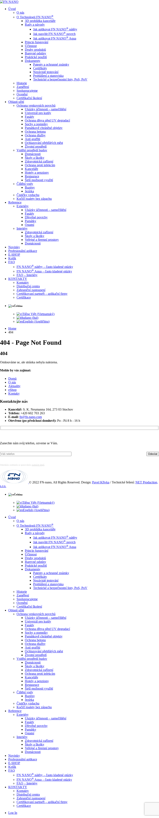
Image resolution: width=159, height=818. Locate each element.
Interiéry (22, 228)
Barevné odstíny (35, 53)
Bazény (30, 187)
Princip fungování (36, 42)
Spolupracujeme (27, 90)
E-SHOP (14, 254)
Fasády (29, 116)
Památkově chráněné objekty (44, 128)
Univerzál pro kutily (38, 113)
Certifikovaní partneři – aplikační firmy (42, 293)
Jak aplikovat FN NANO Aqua (54, 38)
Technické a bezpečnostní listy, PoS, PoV (60, 79)
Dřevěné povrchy (36, 217)
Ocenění (22, 94)
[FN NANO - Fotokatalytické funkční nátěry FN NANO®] (9, 2)
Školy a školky (34, 157)
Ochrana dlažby (35, 135)
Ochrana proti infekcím (40, 165)
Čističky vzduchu (28, 195)
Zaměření (23, 87)
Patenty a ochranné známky (51, 64)
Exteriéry (23, 206)
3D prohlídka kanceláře (40, 21)
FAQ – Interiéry (27, 275)
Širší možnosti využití (39, 180)
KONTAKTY (17, 279)
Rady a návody (35, 24)
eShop (12, 390)
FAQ (11, 262)
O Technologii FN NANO (35, 17)
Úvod (12, 9)
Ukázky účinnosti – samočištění (45, 109)
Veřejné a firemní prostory (42, 239)
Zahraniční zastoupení (31, 290)
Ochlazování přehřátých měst (44, 143)
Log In (12, 812)
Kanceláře (31, 169)
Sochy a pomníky (36, 124)
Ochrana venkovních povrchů (36, 105)
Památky (30, 221)
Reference (15, 202)
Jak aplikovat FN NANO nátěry (55, 29)
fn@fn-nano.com (30, 417)
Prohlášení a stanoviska (48, 75)
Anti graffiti (32, 139)
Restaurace (32, 176)
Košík (12, 258)
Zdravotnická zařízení (39, 161)
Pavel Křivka (100, 482)
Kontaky (14, 393)
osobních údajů (38, 465)
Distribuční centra (28, 286)
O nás (20, 12)
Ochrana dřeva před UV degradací (47, 120)
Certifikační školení (29, 98)
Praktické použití (36, 57)
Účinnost (31, 46)
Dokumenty (32, 61)
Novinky (14, 247)
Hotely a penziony (37, 172)
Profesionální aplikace (22, 251)
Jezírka (29, 191)
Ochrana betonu (35, 131)
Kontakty (23, 282)
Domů (12, 378)
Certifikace (24, 297)
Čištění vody (25, 184)
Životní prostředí (36, 146)
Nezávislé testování (45, 72)
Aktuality (14, 386)
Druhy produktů (35, 49)
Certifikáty (40, 68)
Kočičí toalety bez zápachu (34, 198)
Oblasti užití (16, 102)
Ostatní (29, 224)
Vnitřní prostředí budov (32, 150)
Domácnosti (33, 154)
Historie (22, 83)
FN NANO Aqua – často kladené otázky (44, 271)
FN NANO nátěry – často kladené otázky (45, 267)
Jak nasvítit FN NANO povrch (54, 34)
